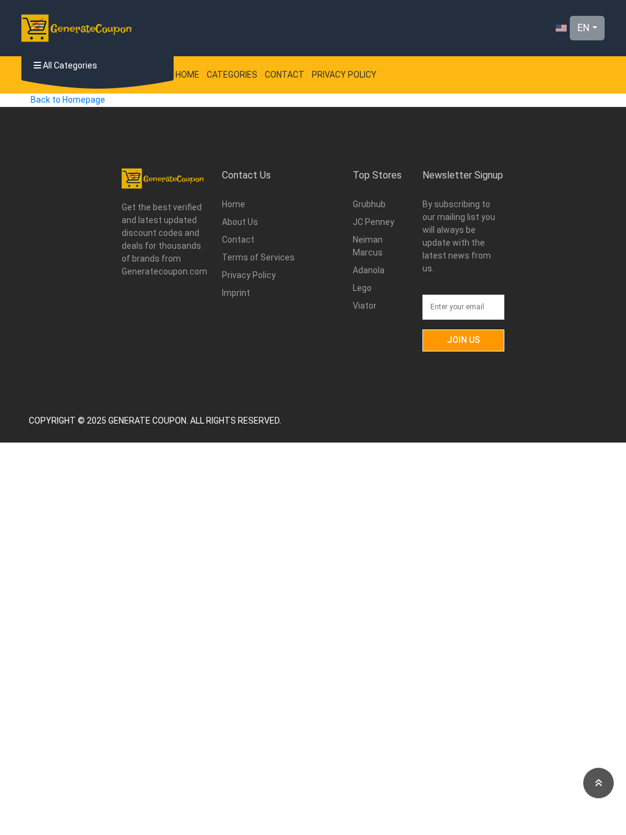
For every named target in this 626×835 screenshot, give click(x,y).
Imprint (236, 293)
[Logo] (76, 28)
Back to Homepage (68, 100)
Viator (365, 306)
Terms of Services (258, 257)
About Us (240, 222)
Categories (232, 74)
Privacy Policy (344, 74)
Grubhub (369, 204)
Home (187, 74)
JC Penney (373, 222)
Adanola (369, 270)
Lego (362, 288)
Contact (284, 74)
